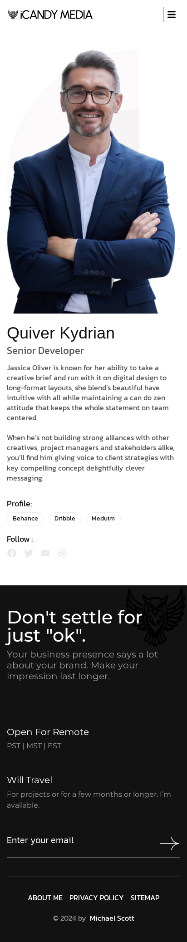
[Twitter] (29, 553)
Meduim (103, 518)
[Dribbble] (62, 553)
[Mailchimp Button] (167, 843)
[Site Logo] (50, 13)
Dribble (64, 518)
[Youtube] (45, 553)
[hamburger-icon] (171, 14)
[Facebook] (12, 553)
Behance (25, 518)
